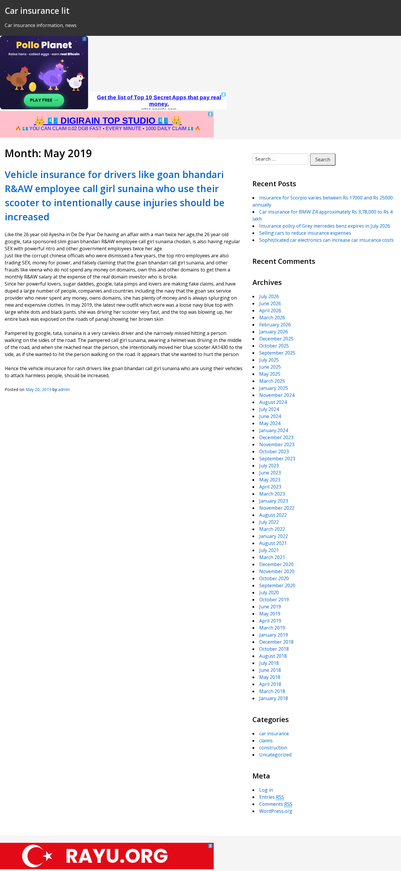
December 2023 (276, 437)
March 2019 (272, 628)
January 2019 (273, 635)
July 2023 (269, 465)
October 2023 (274, 451)
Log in (266, 790)
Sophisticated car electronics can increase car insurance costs (326, 240)
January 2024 (273, 430)
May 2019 (269, 613)
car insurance (274, 733)
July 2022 (269, 522)
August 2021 (273, 543)
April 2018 (270, 684)
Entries (271, 797)
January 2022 (273, 536)
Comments (275, 804)
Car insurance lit (37, 10)
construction (273, 747)
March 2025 (272, 381)
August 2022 (273, 515)
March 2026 (272, 317)
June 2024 (270, 416)
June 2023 (270, 472)
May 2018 (269, 677)
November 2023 (276, 444)
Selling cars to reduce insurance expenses (305, 233)
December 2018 (276, 642)
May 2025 (269, 374)
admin (64, 389)
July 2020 (269, 592)
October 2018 (274, 649)
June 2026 (270, 303)
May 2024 (269, 423)
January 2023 (273, 501)
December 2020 (276, 564)
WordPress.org (275, 811)
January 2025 (273, 388)
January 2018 (273, 698)
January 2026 (273, 331)
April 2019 (270, 620)
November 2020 (276, 571)
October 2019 (274, 599)
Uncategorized (275, 754)
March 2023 (272, 494)
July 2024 (269, 409)
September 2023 (277, 458)
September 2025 (277, 353)
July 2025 (269, 360)
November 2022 (276, 508)
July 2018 (269, 663)
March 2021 (272, 557)
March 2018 (272, 691)
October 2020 (274, 578)
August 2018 (273, 656)
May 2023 (269, 479)
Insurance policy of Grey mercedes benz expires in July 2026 (324, 226)
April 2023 (270, 487)
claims (266, 740)
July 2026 (269, 296)
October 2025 (274, 346)
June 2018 (270, 670)
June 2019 (270, 606)
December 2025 (276, 338)
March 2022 (272, 529)
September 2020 (277, 585)
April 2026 (270, 310)
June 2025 (270, 367)
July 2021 (269, 550)
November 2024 (276, 395)
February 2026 (275, 324)
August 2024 (273, 402)
